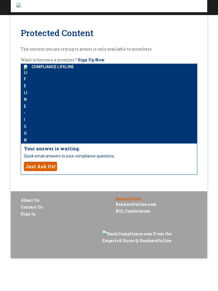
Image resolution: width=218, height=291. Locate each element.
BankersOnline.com (136, 204)
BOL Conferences (133, 211)
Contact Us (32, 207)
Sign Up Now (91, 60)
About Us (30, 200)
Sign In (28, 214)
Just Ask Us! (40, 166)
